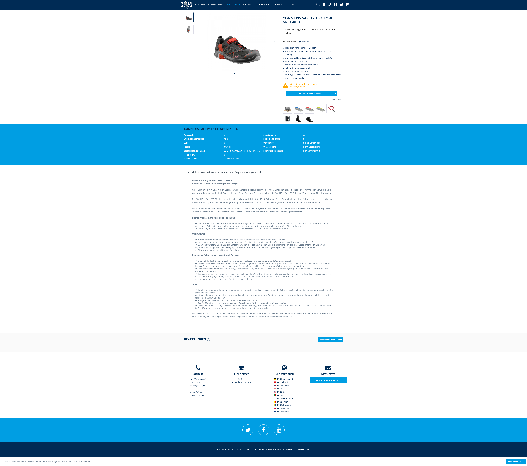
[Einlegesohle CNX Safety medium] (309, 108)
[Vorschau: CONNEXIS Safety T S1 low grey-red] (189, 17)
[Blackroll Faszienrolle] (287, 118)
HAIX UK (280, 388)
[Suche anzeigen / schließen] (318, 5)
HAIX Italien (281, 395)
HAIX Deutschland (284, 379)
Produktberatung (310, 93)
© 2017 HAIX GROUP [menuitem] (224, 449)
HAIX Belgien (282, 402)
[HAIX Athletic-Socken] (309, 118)
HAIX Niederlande (284, 398)
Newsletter (243, 449)
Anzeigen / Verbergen (330, 339)
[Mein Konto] (324, 5)
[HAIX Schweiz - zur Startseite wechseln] (186, 4)
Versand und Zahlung (241, 382)
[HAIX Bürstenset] (287, 108)
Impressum (304, 449)
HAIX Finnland (282, 411)
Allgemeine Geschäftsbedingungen (273, 449)
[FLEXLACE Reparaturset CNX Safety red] (331, 108)
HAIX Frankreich (283, 385)
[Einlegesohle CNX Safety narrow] (298, 108)
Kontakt (241, 379)
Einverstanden (516, 461)
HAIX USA (280, 392)
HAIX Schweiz (282, 382)
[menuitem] (318, 5)
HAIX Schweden (283, 405)
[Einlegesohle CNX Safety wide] (320, 108)
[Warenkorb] (347, 5)
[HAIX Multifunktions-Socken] (298, 118)
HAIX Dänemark (283, 408)
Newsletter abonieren (328, 380)
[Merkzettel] (341, 5)
